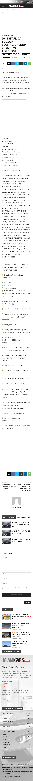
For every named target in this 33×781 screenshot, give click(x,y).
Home (3, 10)
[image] (16, 660)
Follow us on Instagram (11, 652)
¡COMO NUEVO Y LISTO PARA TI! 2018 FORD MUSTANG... (21, 625)
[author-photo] (16, 505)
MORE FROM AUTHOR (23, 517)
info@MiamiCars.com (8, 686)
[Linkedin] (25, 63)
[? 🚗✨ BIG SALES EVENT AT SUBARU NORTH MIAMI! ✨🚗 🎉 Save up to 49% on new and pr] (6, 617)
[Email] (9, 63)
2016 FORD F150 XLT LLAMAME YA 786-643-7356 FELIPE (9, 486)
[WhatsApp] (29, 63)
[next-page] (6, 548)
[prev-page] (3, 548)
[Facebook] (13, 63)
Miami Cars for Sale (11, 10)
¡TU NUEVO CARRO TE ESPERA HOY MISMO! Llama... (19, 643)
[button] (3, 5)
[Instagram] (7, 700)
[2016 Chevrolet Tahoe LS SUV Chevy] (6, 533)
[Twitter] (17, 63)
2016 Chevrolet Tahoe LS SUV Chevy (20, 532)
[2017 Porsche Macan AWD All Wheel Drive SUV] (6, 525)
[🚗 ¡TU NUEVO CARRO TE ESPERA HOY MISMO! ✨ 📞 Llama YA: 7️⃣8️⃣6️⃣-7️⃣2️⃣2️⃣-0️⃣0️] (6, 644)
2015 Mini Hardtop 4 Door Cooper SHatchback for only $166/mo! (24, 487)
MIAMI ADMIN (6, 57)
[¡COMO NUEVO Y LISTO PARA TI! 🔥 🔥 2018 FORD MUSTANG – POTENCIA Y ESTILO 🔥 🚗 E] (6, 626)
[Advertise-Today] (16, 2)
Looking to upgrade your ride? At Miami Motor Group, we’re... (21, 634)
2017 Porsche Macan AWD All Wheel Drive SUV (20, 525)
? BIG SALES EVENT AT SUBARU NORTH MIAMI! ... (20, 616)
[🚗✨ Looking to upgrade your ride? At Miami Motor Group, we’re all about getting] (6, 635)
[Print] (21, 63)
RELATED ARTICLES (9, 517)
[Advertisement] (16, 118)
